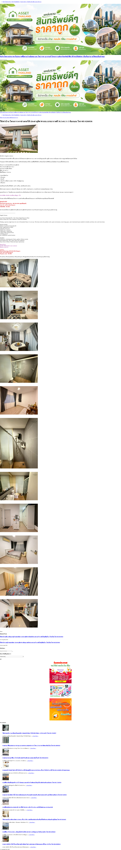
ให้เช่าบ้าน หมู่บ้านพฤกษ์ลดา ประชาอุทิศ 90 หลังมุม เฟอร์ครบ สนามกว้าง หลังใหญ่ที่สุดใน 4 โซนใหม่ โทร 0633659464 (30, 642)
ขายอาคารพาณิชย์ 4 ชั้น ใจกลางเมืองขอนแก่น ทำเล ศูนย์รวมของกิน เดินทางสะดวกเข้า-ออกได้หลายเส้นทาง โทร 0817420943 (35, 794)
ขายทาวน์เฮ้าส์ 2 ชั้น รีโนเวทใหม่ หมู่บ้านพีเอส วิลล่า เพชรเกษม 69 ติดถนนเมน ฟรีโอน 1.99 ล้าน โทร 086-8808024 (31, 844)
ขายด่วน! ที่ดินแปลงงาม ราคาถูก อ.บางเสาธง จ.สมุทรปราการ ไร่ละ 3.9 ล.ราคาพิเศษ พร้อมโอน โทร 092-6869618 (31, 745)
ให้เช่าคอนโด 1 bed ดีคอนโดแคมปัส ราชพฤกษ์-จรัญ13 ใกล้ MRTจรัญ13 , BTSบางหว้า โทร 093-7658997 (29, 733)
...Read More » (35, 736)
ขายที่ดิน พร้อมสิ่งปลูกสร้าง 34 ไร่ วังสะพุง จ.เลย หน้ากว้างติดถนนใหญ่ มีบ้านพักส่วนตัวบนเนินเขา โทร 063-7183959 (32, 782)
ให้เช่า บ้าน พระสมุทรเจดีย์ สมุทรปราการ (9, 117)
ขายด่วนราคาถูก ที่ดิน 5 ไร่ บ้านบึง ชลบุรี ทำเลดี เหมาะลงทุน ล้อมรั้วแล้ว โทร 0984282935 (25, 757)
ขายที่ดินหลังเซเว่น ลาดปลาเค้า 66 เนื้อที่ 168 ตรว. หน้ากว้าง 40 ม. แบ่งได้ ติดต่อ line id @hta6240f (28, 807)
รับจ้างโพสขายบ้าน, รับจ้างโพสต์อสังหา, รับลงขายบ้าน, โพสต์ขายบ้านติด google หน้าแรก (22, 1)
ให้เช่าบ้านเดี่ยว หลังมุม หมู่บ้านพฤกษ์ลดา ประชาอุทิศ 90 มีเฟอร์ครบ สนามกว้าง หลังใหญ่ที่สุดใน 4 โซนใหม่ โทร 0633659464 (31, 636)
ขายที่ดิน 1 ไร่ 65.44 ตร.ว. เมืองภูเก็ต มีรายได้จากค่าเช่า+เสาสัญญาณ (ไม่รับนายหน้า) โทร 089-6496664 (29, 832)
